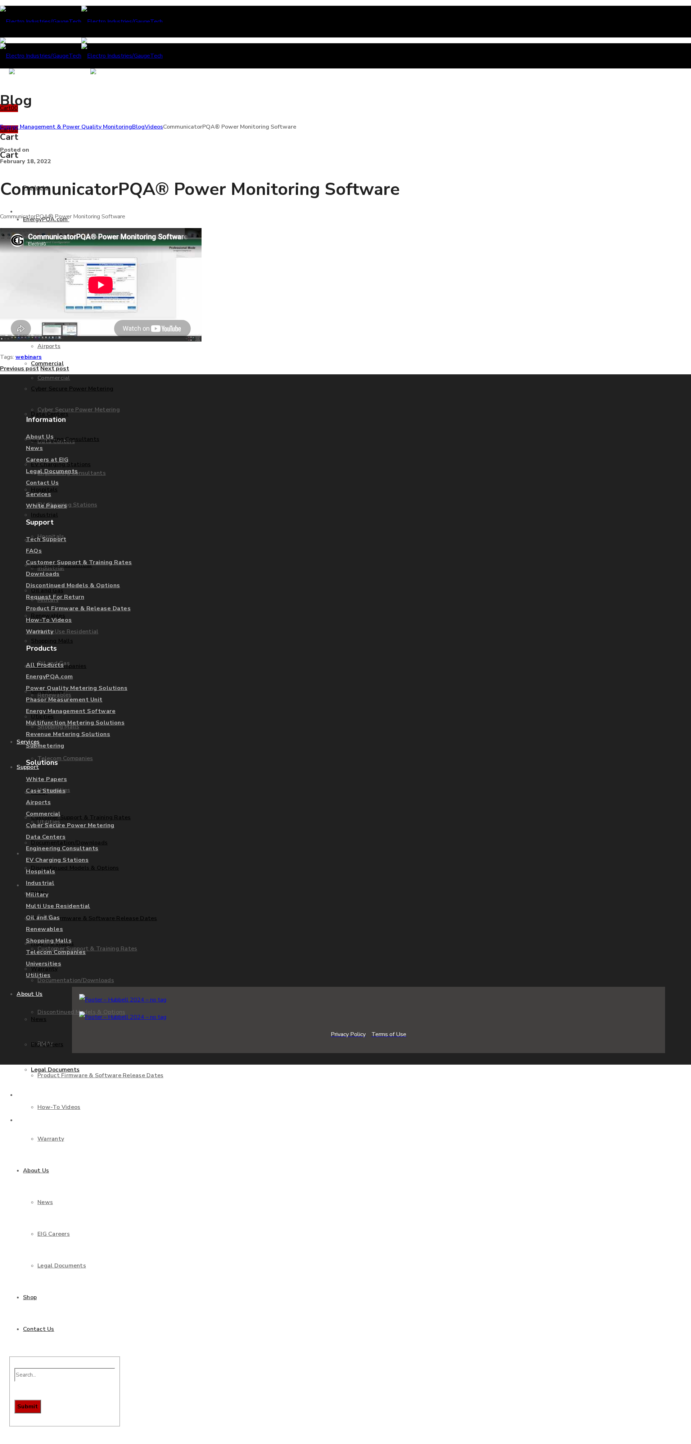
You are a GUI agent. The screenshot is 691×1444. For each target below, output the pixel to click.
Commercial (43, 814)
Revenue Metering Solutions (68, 734)
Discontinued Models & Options (73, 585)
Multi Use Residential (58, 906)
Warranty (39, 632)
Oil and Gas (43, 918)
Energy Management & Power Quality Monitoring (66, 127)
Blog (138, 127)
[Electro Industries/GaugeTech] (81, 22)
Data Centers (46, 837)
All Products (45, 665)
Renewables (44, 929)
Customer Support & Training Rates (79, 562)
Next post (54, 369)
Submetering (45, 746)
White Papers (46, 506)
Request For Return (55, 597)
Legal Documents (52, 471)
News (34, 448)
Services (38, 494)
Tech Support (46, 539)
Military (37, 895)
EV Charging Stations (57, 860)
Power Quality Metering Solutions (76, 688)
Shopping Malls (49, 941)
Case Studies (46, 791)
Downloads (43, 574)
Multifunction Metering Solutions (75, 723)
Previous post (19, 369)
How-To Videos (49, 620)
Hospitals (40, 871)
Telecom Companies (56, 952)
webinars (28, 357)
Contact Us (42, 483)
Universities (43, 964)
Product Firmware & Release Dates (78, 608)
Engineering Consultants (62, 848)
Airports (38, 802)
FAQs (34, 551)
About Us (40, 437)
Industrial (40, 883)
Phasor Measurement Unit (64, 700)
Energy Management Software (71, 711)
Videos (154, 127)
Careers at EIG (47, 460)
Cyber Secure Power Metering (70, 825)
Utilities (38, 975)
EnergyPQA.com (49, 677)
